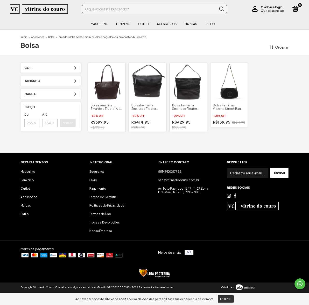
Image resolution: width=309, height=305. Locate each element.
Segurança (97, 171)
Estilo (210, 24)
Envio (93, 180)
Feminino (123, 24)
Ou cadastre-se (272, 11)
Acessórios (167, 24)
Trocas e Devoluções (104, 222)
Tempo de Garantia (103, 197)
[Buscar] (221, 9)
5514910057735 (169, 171)
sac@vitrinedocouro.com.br (178, 180)
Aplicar (68, 122)
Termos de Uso (100, 214)
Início (24, 37)
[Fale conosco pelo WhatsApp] (300, 283)
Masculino (99, 24)
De (26, 114)
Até (44, 114)
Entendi (225, 299)
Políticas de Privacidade (107, 205)
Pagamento (97, 188)
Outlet (143, 24)
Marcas (190, 24)
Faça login (274, 7)
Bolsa (51, 37)
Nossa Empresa (100, 231)
